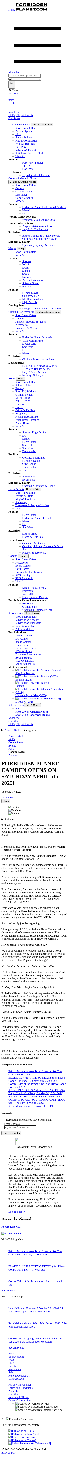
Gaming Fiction (24, 394)
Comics (19, 188)
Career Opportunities (19, 1400)
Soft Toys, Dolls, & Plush (29, 153)
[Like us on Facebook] (22, 1437)
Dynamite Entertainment (28, 654)
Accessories (21, 324)
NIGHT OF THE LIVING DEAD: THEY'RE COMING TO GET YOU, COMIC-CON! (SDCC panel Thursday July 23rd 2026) (36, 1099)
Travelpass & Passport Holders (32, 505)
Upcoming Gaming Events (37, 609)
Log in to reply (16, 1211)
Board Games (23, 565)
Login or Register (11, 1133)
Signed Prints (29, 533)
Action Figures (23, 131)
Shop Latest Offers (25, 127)
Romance (27, 277)
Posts (11, 748)
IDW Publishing (24, 651)
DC (24, 213)
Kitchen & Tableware (34, 552)
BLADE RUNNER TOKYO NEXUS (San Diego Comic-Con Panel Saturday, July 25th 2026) (36, 1079)
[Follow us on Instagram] (23, 1434)
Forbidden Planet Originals (37, 337)
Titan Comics (22, 644)
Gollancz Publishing (33, 457)
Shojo (25, 273)
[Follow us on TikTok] (22, 1430)
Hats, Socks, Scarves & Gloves (39, 365)
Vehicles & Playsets (26, 150)
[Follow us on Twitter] (22, 1440)
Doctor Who (29, 343)
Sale (17, 708)
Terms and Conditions (20, 1387)
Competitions (15, 742)
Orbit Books (29, 463)
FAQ (11, 1359)
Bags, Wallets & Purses (35, 372)
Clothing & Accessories (21, 311)
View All (20, 156)
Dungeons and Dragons (35, 597)
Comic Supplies (24, 197)
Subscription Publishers (28, 622)
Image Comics (23, 641)
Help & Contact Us (19, 1375)
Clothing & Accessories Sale (38, 359)
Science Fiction (30, 283)
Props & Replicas (25, 143)
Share (6, 801)
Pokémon (27, 590)
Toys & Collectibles (19, 124)
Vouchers (13, 112)
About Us (13, 1390)
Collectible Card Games (28, 572)
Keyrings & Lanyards (34, 375)
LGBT (26, 267)
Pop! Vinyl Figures (32, 162)
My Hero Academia (33, 299)
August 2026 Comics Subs (37, 226)
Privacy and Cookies (19, 1384)
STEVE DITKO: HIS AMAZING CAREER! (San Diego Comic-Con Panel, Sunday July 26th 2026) (36, 1092)
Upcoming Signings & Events (38, 245)
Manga (12, 248)
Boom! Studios (23, 657)
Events (12, 745)
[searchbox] (24, 75)
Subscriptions (15, 613)
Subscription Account (27, 619)
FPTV (11, 739)
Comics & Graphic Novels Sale (39, 238)
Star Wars (27, 346)
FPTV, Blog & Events (20, 115)
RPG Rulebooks (24, 578)
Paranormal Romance (27, 419)
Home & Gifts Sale (32, 536)
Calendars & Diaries (33, 543)
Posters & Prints (24, 495)
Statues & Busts (24, 137)
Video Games (22, 397)
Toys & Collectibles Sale (36, 175)
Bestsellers (28, 603)
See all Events (16, 1347)
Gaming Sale (29, 606)
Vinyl (18, 134)
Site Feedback (16, 1378)
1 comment (7, 797)
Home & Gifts (16, 489)
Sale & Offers (16, 704)
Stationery (21, 502)
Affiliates (9, 819)
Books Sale (28, 479)
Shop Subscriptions (26, 616)
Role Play (20, 146)
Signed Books (30, 476)
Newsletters (14, 1369)
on (31, 711)
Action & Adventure (33, 280)
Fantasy (26, 286)
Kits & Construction (26, 140)
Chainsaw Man (30, 295)
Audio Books (22, 422)
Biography (21, 413)
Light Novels (29, 302)
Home (11, 1353)
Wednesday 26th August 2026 (38, 219)
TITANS (27, 165)
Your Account (16, 1356)
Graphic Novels (24, 191)
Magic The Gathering (34, 587)
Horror (19, 407)
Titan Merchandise (32, 340)
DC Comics (21, 638)
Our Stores (14, 118)
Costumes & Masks (26, 327)
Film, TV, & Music (25, 391)
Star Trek (27, 445)
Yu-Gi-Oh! (28, 594)
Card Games (22, 568)
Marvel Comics (23, 635)
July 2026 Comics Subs (35, 229)
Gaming (12, 555)
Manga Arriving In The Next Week (41, 308)
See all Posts (8, 1290)
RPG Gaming (23, 575)
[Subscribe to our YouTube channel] (29, 1443)
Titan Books (29, 467)
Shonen (26, 261)
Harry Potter (29, 441)
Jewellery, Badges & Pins (36, 368)
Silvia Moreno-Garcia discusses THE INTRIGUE (35, 1105)
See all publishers (25, 663)
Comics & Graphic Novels (23, 178)
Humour (20, 404)
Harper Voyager (31, 460)
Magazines (21, 194)
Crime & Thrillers (25, 410)
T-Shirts (19, 318)
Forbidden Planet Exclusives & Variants (44, 207)
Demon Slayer (30, 292)
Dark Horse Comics (26, 648)
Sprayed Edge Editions (35, 432)
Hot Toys (27, 168)
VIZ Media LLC (24, 660)
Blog (11, 1362)
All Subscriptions (24, 629)
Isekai (25, 264)
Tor (24, 470)
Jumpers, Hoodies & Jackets (30, 321)
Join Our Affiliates (18, 1397)
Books (12, 378)
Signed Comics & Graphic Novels (41, 235)
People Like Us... (14, 730)
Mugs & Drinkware (26, 499)
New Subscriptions (25, 626)
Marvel (26, 210)
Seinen (26, 270)
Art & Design (22, 400)
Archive (12, 755)
